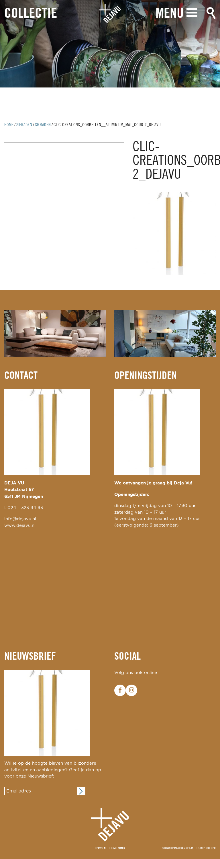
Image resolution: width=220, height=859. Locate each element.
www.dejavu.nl (20, 525)
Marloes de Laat (184, 848)
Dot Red (211, 848)
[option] (110, 43)
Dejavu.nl (101, 848)
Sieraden (24, 125)
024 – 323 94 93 (25, 508)
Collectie (30, 14)
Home (8, 125)
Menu (170, 14)
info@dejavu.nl (20, 519)
